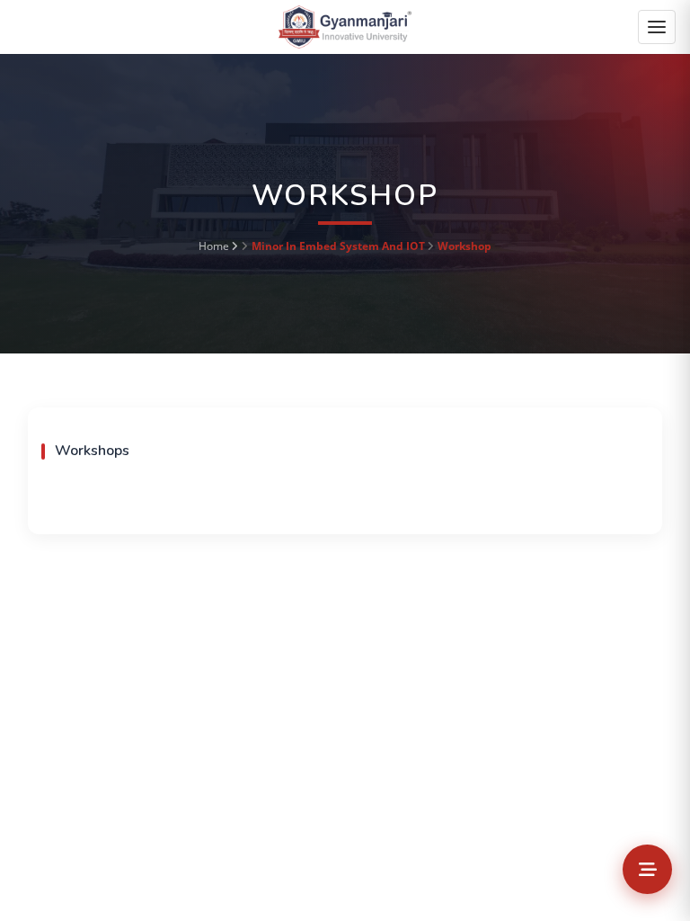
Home (214, 246)
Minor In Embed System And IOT (338, 246)
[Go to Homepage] (345, 25)
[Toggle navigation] (657, 27)
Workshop (464, 246)
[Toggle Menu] (647, 869)
